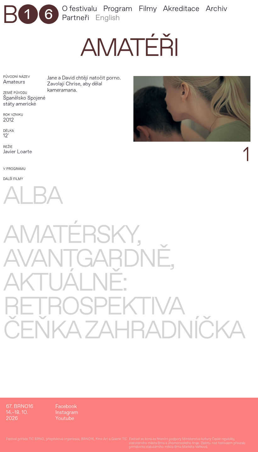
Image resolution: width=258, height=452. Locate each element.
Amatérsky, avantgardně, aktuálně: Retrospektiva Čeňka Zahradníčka (123, 282)
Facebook (66, 407)
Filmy (148, 8)
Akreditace (181, 8)
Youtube (64, 419)
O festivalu (79, 8)
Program (117, 8)
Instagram (66, 413)
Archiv (216, 8)
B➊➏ (30, 15)
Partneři (75, 17)
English (107, 17)
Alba (32, 196)
